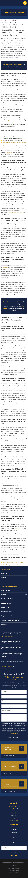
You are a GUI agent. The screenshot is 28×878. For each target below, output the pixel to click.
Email (3, 705)
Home (14, 827)
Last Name (4, 696)
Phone (3, 701)
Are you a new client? (7, 710)
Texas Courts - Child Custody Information (13, 562)
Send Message (13, 737)
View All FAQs (6, 666)
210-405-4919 (14, 804)
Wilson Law (5, 146)
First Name (4, 691)
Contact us (19, 64)
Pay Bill (13, 808)
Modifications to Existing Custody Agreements (14, 142)
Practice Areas (14, 829)
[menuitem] (14, 573)
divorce (10, 38)
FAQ (14, 834)
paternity (16, 528)
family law (3, 148)
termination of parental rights (16, 212)
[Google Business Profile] (16, 855)
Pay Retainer (13, 806)
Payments (14, 840)
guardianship (11, 120)
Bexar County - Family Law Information (12, 565)
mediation (5, 267)
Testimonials (14, 832)
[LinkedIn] (12, 855)
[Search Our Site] (24, 847)
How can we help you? (7, 715)
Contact (14, 842)
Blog (14, 837)
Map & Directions (14, 820)
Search (4, 847)
